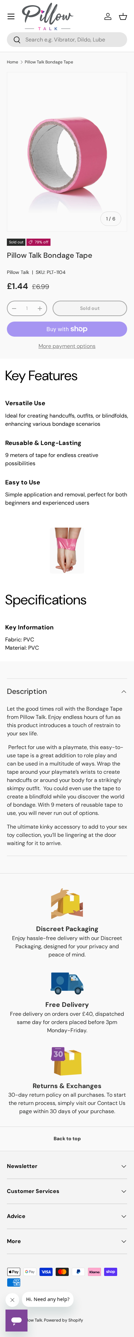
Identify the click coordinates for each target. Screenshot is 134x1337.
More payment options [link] (67, 346)
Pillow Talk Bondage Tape (49, 62)
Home (12, 62)
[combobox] (67, 39)
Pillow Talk (18, 272)
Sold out (90, 308)
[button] (123, 16)
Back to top (67, 1138)
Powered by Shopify (63, 1320)
